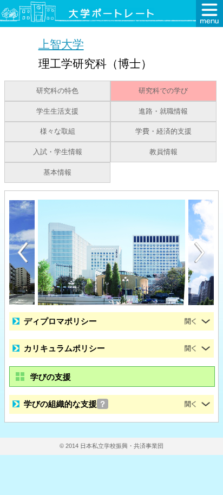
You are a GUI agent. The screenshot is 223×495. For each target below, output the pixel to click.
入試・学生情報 (57, 152)
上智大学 (61, 44)
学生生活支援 (57, 111)
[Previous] (22, 252)
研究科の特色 (57, 91)
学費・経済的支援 (163, 131)
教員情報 (163, 152)
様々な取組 (57, 131)
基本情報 (57, 172)
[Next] (200, 253)
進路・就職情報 (163, 111)
